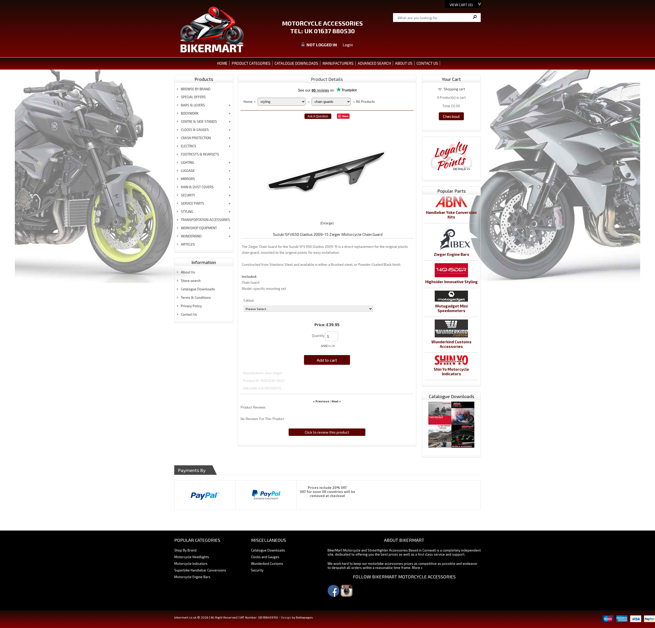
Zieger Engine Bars (451, 254)
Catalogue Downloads (198, 289)
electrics (188, 146)
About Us (188, 272)
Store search (191, 281)
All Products (365, 102)
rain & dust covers (197, 187)
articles (188, 244)
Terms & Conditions (196, 297)
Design (286, 617)
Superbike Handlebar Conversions (200, 570)
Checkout (451, 116)
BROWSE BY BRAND (196, 89)
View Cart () (461, 5)
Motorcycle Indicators (191, 563)
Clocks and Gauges (265, 557)
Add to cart (327, 360)
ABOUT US (403, 63)
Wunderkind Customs (267, 563)
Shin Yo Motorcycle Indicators (451, 371)
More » (417, 568)
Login (348, 44)
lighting (187, 162)
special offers (193, 97)
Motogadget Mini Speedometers (451, 308)
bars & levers (193, 105)
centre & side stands (199, 121)
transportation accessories (205, 220)
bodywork (190, 113)
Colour (249, 300)
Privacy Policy (191, 306)
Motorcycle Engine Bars (192, 577)
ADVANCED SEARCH (374, 63)
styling (187, 212)
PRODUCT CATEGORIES (251, 63)
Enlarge (327, 223)
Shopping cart (454, 89)
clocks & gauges (195, 130)
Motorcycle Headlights (191, 557)
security (188, 195)
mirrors (188, 179)
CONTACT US (427, 63)
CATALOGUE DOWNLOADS (296, 63)
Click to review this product (327, 432)
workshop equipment (199, 228)
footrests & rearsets (200, 154)
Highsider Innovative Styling (451, 281)
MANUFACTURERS (338, 63)
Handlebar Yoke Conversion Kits (451, 214)
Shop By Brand (185, 550)
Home (222, 63)
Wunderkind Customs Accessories (451, 344)
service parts (192, 203)
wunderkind (191, 236)
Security (257, 570)
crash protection (196, 138)
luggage (188, 171)
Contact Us (189, 314)
